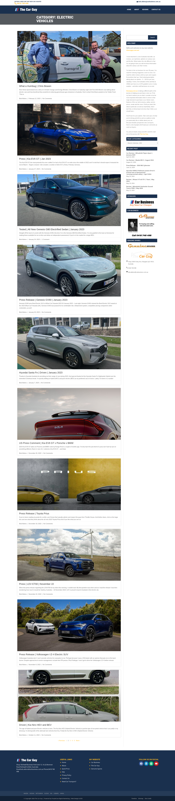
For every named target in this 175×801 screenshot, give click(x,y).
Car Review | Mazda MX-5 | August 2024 (140, 160)
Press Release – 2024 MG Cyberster (138, 165)
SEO (81, 798)
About (136, 9)
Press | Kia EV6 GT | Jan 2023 (35, 158)
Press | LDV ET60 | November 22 (36, 584)
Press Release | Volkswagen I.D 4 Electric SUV (43, 654)
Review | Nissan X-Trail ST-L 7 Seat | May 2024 (140, 180)
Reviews (145, 9)
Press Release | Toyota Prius (34, 513)
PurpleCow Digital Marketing (61, 798)
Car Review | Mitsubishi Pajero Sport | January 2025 (139, 154)
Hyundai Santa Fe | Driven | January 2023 (40, 372)
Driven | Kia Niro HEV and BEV (35, 725)
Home (129, 9)
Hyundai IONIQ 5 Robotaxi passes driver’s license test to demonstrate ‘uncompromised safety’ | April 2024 (140, 172)
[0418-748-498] (16, 3)
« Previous (61, 740)
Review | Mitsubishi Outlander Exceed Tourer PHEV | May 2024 (139, 187)
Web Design (74, 798)
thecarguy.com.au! (132, 50)
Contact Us (156, 9)
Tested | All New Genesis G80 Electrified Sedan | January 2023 (51, 229)
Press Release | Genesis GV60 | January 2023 (43, 299)
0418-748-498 (22, 3)
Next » (78, 740)
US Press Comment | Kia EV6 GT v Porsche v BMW (46, 443)
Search (152, 37)
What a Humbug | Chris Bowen (35, 86)
